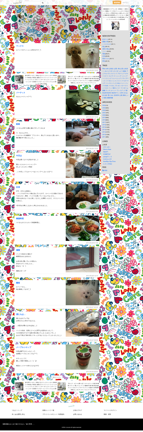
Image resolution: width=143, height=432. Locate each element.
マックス (20, 45)
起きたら (105, 39)
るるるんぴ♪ (107, 159)
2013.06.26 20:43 (92, 371)
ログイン (125, 2)
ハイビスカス (106, 44)
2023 (104, 108)
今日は (19, 155)
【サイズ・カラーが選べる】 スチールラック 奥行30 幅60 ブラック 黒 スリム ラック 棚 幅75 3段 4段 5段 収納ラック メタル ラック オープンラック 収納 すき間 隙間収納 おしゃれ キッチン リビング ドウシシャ (83, 80)
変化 (103, 61)
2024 (104, 105)
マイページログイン (110, 410)
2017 (104, 122)
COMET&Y (106, 154)
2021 (104, 113)
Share (95, 38)
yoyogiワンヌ (107, 156)
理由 (103, 54)
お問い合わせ (77, 414)
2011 (104, 137)
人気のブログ (77, 410)
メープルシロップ (23, 347)
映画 (18, 124)
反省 (18, 187)
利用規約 (61, 414)
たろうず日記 (107, 164)
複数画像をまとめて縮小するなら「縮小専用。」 (19, 424)
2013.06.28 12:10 (92, 276)
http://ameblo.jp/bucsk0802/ (26, 33)
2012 (104, 134)
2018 (104, 120)
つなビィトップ (17, 410)
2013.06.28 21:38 (92, 243)
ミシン (104, 51)
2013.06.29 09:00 (92, 180)
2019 (104, 117)
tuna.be (71, 406)
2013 (104, 132)
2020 (104, 115)
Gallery (77, 38)
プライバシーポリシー (50, 414)
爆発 (18, 282)
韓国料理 (20, 218)
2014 (104, 129)
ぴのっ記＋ (107, 147)
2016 (104, 125)
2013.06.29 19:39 (92, 70)
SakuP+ (105, 152)
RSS (105, 170)
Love (86, 38)
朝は (103, 46)
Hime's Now (107, 149)
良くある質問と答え (18, 414)
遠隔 (18, 250)
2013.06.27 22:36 (92, 307)
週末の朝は (106, 49)
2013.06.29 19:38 (92, 117)
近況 (103, 56)
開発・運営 (107, 414)
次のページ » (57, 377)
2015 (104, 127)
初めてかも (106, 58)
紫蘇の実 (105, 41)
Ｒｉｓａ (29, 14)
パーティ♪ (20, 92)
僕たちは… (21, 314)
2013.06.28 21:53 (92, 211)
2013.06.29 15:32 (92, 148)
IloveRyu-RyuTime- (109, 161)
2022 (104, 110)
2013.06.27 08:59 (92, 340)
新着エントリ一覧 (48, 410)
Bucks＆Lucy (57, 9)
